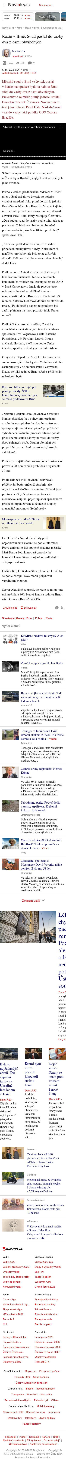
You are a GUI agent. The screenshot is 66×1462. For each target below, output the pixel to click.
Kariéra (46, 1436)
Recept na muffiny (45, 1304)
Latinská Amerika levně (16, 1356)
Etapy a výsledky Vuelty (48, 1266)
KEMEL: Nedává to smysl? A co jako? (42, 637)
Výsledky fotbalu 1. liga (15, 1304)
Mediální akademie (13, 1440)
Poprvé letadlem (12, 1342)
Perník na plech (43, 1324)
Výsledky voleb (11, 1271)
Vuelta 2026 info (44, 1261)
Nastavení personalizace (43, 1443)
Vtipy (23, 644)
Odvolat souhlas (18, 1443)
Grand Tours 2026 (45, 1286)
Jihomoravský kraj (30, 815)
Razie (49, 618)
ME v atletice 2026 (13, 1314)
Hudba (24, 668)
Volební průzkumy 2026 (16, 1266)
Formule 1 (8, 1319)
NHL (5, 1324)
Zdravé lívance (43, 1309)
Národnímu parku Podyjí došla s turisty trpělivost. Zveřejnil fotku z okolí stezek (40, 806)
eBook (10, 63)
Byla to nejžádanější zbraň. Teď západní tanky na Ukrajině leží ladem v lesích (41, 697)
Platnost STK (42, 1361)
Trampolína (17, 1394)
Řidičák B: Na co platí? (47, 1351)
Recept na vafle (43, 1319)
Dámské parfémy (35, 1412)
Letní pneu (54, 1412)
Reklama (34, 1436)
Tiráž (55, 1436)
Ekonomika (26, 777)
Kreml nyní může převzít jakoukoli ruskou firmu (33, 1074)
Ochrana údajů (52, 1440)
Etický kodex (34, 1440)
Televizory (30, 1417)
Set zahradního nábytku (18, 1400)
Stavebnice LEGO (13, 1412)
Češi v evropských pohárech (31, 1382)
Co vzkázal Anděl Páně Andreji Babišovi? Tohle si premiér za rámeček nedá (41, 844)
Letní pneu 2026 (44, 1337)
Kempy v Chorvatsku (14, 1337)
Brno (29, 618)
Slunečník (32, 1394)
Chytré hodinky (47, 1417)
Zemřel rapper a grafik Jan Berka (42, 663)
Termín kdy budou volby (16, 1276)
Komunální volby (12, 1286)
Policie (38, 618)
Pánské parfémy (32, 1423)
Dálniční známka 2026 (47, 1342)
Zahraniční (26, 705)
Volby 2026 (9, 1261)
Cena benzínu (41, 1376)
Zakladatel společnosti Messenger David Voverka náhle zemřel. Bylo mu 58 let (41, 864)
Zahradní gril (41, 1400)
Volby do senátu (12, 1281)
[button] (62, 127)
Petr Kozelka (18, 51)
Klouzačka (46, 1394)
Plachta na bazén (45, 1388)
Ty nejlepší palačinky (46, 1299)
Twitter (22, 1436)
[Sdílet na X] (62, 607)
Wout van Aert (43, 1281)
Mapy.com (30, 1371)
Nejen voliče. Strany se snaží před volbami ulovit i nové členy (56, 1078)
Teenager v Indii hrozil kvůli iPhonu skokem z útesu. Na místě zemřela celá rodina (42, 735)
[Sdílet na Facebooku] (57, 607)
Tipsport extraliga (12, 1309)
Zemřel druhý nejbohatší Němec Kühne (41, 770)
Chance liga (9, 1299)
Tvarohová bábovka (46, 1314)
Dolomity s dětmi (12, 1361)
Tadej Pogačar (43, 1276)
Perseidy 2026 (22, 1376)
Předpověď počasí (49, 1371)
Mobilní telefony (45, 1406)
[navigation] (4, 5)
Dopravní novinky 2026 (48, 1347)
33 (34, 63)
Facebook (10, 1436)
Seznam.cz (45, 5)
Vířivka (55, 1400)
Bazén (29, 1388)
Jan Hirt (39, 1271)
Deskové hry (15, 1417)
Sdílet (23, 63)
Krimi (5, 403)
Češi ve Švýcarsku (13, 1351)
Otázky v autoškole (45, 1356)
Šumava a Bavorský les (16, 1347)
